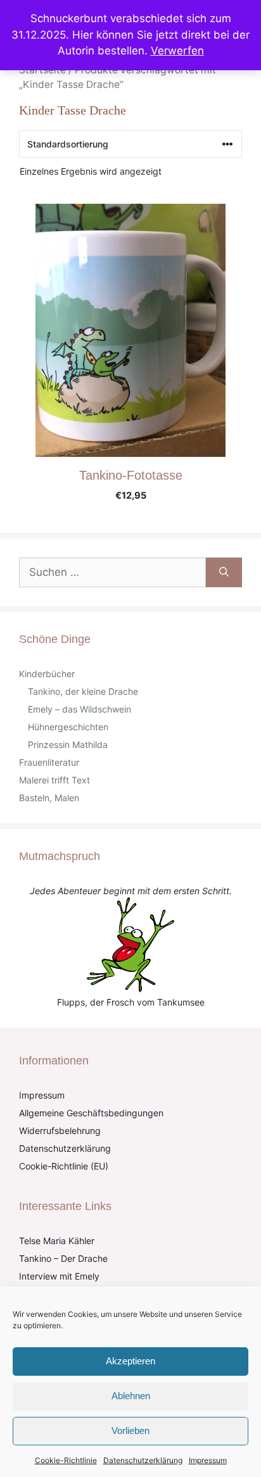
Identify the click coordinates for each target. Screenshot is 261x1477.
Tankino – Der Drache (63, 1258)
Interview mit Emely (59, 1276)
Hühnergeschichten (68, 726)
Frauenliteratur (49, 762)
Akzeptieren (130, 1360)
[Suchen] (224, 573)
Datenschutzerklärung (142, 1460)
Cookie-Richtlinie (66, 1460)
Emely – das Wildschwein (79, 709)
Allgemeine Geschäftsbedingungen (91, 1112)
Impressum (208, 1460)
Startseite (42, 70)
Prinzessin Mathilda (68, 744)
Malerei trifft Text (54, 780)
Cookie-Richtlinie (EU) (63, 1166)
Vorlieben (130, 1430)
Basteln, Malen (49, 797)
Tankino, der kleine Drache (83, 691)
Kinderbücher (47, 673)
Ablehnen (130, 1395)
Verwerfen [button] (177, 50)
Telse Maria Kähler (56, 1240)
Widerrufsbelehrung (60, 1130)
